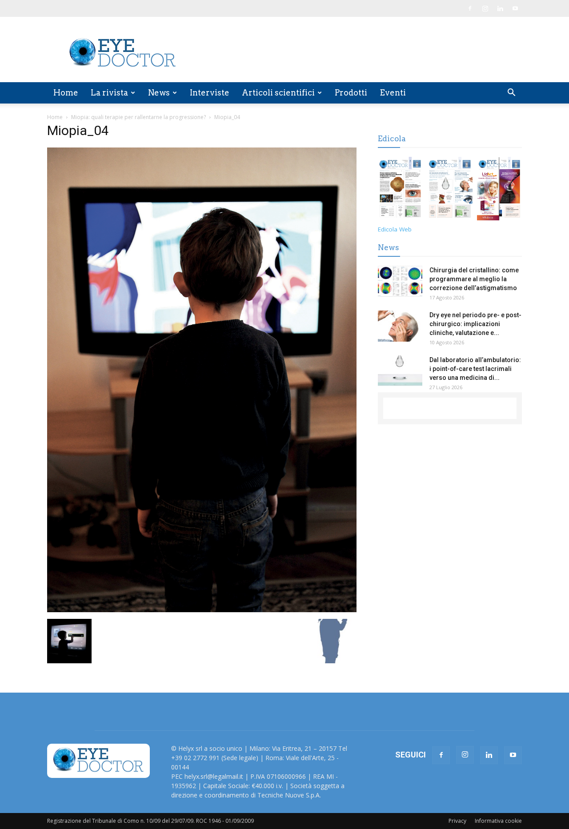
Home (65, 92)
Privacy (457, 821)
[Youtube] (515, 8)
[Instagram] (485, 8)
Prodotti (351, 92)
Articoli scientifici (278, 92)
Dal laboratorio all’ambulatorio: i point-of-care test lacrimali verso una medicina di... (475, 368)
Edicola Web (395, 229)
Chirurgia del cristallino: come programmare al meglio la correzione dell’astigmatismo (474, 279)
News (159, 92)
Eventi (393, 92)
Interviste (209, 92)
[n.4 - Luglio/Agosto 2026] (400, 190)
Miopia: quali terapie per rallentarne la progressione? (138, 117)
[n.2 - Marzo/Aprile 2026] (499, 190)
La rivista (109, 92)
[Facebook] (470, 8)
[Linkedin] (500, 8)
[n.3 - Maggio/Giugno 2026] (449, 190)
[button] (511, 93)
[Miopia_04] (202, 610)
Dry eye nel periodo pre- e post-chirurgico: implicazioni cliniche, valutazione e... (475, 323)
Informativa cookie (498, 821)
